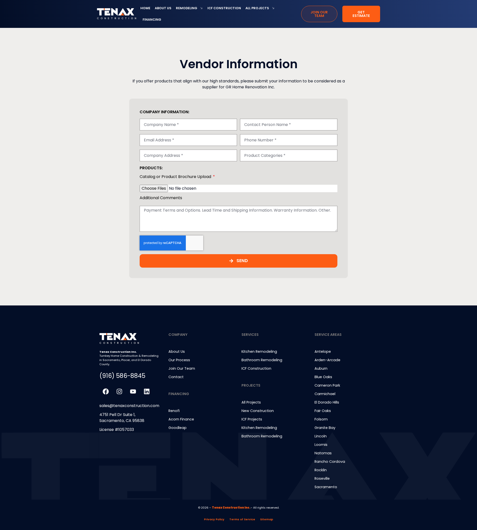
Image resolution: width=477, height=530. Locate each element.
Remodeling (186, 8)
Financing (152, 19)
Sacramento (326, 486)
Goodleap (177, 427)
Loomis (321, 444)
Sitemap (266, 519)
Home (145, 8)
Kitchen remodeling (259, 351)
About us (163, 8)
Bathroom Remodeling (261, 436)
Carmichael (325, 393)
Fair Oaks (323, 410)
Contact (176, 376)
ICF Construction (224, 8)
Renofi (174, 410)
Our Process (179, 359)
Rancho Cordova (330, 461)
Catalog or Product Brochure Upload (176, 177)
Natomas (323, 453)
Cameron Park (327, 385)
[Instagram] (119, 391)
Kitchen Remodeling (259, 427)
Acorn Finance (181, 419)
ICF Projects (251, 419)
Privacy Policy (214, 519)
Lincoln (321, 436)
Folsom (321, 419)
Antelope (323, 351)
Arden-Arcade (327, 359)
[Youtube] (133, 391)
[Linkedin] (146, 391)
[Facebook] (105, 391)
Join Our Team (181, 368)
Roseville (322, 478)
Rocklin (321, 470)
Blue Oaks (323, 376)
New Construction (257, 410)
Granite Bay (325, 427)
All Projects (257, 8)
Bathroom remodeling (261, 359)
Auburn (321, 368)
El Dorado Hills (327, 402)
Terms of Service (242, 519)
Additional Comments (161, 198)
